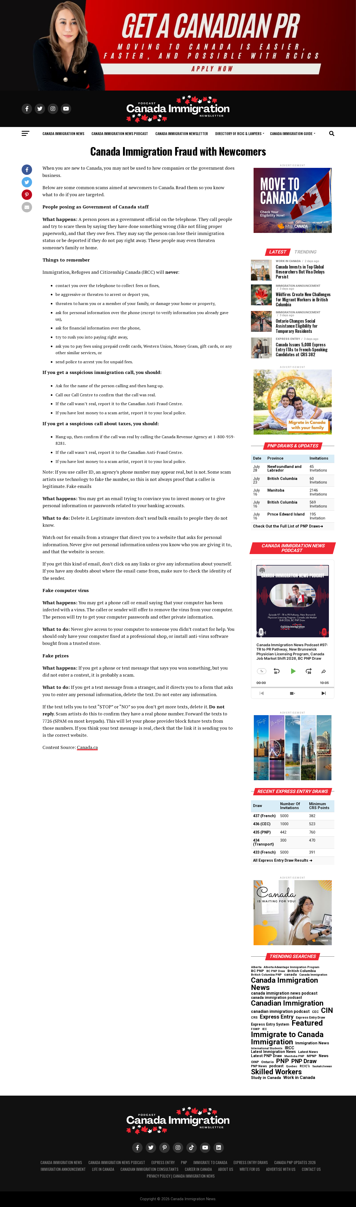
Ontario (267, 1062)
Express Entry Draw (310, 1017)
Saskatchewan (322, 1066)
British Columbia (282, 479)
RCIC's (305, 1066)
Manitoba (275, 490)
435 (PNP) (262, 832)
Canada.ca (87, 747)
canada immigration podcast (276, 997)
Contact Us (311, 1169)
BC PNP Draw (275, 971)
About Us (225, 1169)
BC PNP (257, 971)
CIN (327, 1010)
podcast (276, 1066)
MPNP (311, 1056)
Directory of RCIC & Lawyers (238, 133)
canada (290, 974)
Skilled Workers (276, 1072)
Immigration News (312, 1043)
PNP (282, 1061)
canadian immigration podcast (280, 1011)
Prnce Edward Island (286, 514)
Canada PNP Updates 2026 (295, 1162)
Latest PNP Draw (266, 1056)
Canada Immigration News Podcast (119, 133)
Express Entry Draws (251, 1162)
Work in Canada (299, 1077)
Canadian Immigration (287, 1003)
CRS (254, 1017)
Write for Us (250, 1169)
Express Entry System (270, 1024)
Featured (307, 1023)
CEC (315, 1011)
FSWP (255, 1029)
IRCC (289, 1048)
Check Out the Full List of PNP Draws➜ (288, 526)
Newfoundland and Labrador (284, 469)
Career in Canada (198, 1169)
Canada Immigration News (63, 133)
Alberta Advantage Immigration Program (291, 967)
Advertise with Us (281, 1169)
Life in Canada (103, 1169)
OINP (255, 1062)
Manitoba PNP (294, 1056)
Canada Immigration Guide (291, 133)
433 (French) (264, 852)
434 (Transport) (263, 842)
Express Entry (276, 1017)
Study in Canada (266, 1078)
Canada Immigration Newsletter (181, 133)
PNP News (259, 1066)
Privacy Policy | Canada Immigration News (181, 1176)
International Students (267, 1048)
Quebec (291, 1066)
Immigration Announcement (63, 1169)
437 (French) (264, 816)
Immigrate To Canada (210, 1162)
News (323, 1056)
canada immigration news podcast (284, 993)
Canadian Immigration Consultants (149, 1169)
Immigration (272, 1042)
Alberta (256, 967)
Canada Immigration (313, 974)
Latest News (308, 1051)
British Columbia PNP (266, 974)
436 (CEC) (262, 824)
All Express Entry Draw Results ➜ (282, 860)
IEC (264, 1029)
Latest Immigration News (273, 1052)
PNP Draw (304, 1061)
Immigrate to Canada (287, 1034)
